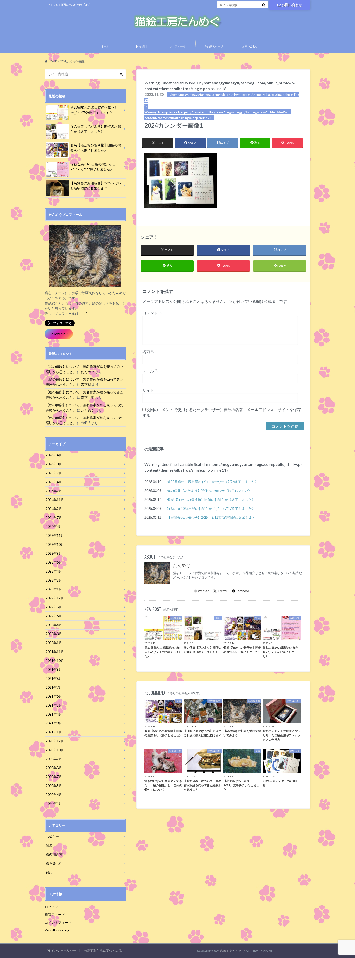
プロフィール (177, 46)
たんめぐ (181, 565)
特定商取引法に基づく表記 (103, 950)
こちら (83, 314)
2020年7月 (54, 777)
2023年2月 (54, 580)
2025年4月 (54, 482)
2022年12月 (55, 598)
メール (150, 371)
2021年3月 (54, 723)
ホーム (105, 46)
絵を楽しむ (54, 863)
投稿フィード (55, 914)
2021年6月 (54, 696)
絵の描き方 (54, 854)
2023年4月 (54, 571)
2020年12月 (55, 741)
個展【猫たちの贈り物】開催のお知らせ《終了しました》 (211, 499)
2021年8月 (54, 678)
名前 (148, 351)
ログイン (51, 907)
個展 (49, 845)
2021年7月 (54, 687)
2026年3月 (54, 464)
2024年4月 (54, 527)
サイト (148, 390)
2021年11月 (55, 652)
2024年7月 (54, 518)
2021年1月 (54, 732)
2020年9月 (54, 759)
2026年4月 (54, 455)
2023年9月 (54, 553)
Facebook (242, 591)
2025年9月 (54, 473)
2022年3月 (54, 634)
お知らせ (52, 836)
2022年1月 (54, 643)
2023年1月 (54, 589)
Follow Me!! (59, 334)
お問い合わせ (292, 5)
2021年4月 (54, 714)
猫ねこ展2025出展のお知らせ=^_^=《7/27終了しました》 (211, 508)
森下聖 (86, 385)
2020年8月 (54, 768)
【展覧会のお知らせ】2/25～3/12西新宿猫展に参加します (211, 517)
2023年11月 (55, 535)
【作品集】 (141, 46)
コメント (152, 313)
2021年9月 (54, 669)
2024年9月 (54, 509)
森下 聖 (87, 397)
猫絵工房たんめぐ (232, 951)
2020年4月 (54, 795)
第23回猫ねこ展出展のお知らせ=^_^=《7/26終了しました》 (212, 482)
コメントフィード (58, 922)
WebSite (203, 591)
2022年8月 (54, 607)
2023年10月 (55, 544)
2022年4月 (54, 625)
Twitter (222, 591)
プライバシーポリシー (60, 950)
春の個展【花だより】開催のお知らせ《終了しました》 (209, 491)
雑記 (49, 872)
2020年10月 (55, 750)
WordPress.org (57, 930)
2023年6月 (54, 562)
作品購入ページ (214, 46)
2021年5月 (54, 705)
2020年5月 (54, 786)
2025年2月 (54, 491)
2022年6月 (54, 616)
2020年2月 (54, 804)
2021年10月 (55, 661)
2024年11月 (55, 500)
